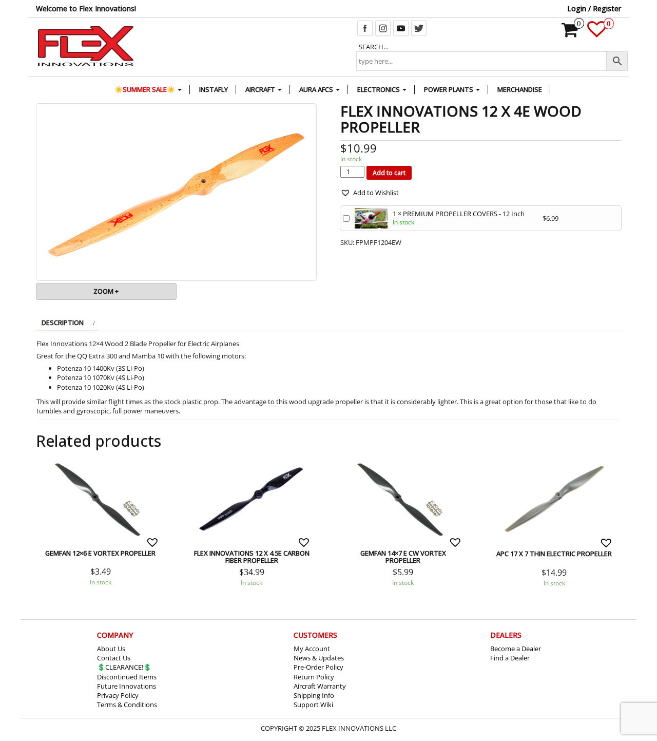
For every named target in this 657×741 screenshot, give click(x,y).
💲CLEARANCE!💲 (124, 667)
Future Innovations (126, 686)
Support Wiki (313, 704)
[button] (369, 192)
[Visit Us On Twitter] (419, 27)
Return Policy (314, 676)
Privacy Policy (118, 695)
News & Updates (319, 657)
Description (63, 322)
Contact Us (113, 657)
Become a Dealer (515, 648)
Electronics (379, 89)
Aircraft (261, 89)
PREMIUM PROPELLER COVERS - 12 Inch (464, 213)
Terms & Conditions (127, 704)
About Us (111, 648)
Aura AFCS (317, 89)
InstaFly (213, 89)
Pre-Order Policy (318, 667)
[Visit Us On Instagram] (383, 27)
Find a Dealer (510, 657)
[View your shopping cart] (570, 33)
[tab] (67, 322)
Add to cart (389, 172)
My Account (312, 648)
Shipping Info (314, 695)
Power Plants (449, 89)
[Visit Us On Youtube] (401, 27)
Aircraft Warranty (320, 686)
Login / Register (594, 8)
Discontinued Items (127, 676)
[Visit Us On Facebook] (365, 27)
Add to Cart (58, 459)
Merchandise (519, 89)
